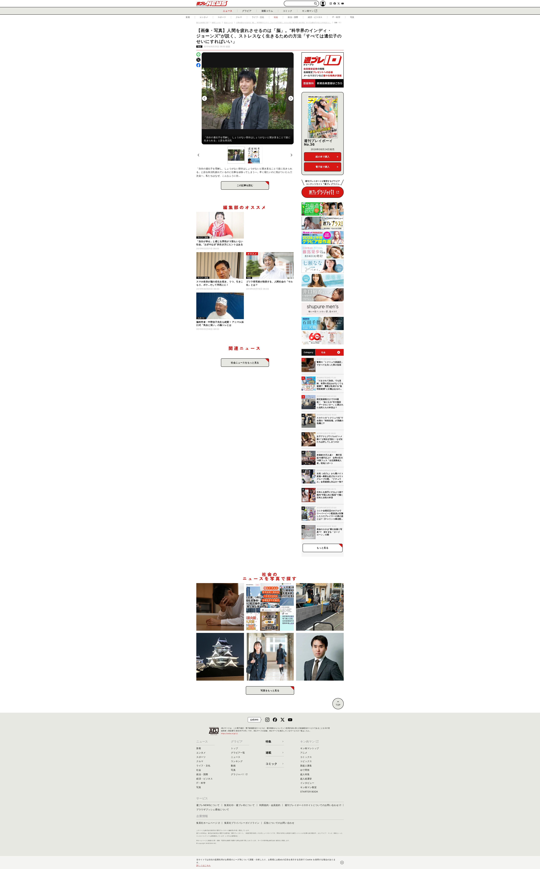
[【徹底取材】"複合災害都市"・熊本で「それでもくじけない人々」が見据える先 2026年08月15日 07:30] (220, 657)
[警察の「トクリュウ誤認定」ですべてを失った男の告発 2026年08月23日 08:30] (220, 607)
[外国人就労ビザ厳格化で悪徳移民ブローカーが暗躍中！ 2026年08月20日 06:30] (270, 607)
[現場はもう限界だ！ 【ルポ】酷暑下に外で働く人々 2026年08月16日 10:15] (320, 607)
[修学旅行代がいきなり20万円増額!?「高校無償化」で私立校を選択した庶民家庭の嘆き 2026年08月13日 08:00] (270, 657)
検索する (315, 3)
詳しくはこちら (203, 865)
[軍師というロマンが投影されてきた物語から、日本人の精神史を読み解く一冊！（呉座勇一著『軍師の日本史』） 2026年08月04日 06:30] (320, 657)
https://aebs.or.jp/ (229, 733)
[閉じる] (342, 862)
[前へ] (204, 98)
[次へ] (291, 98)
